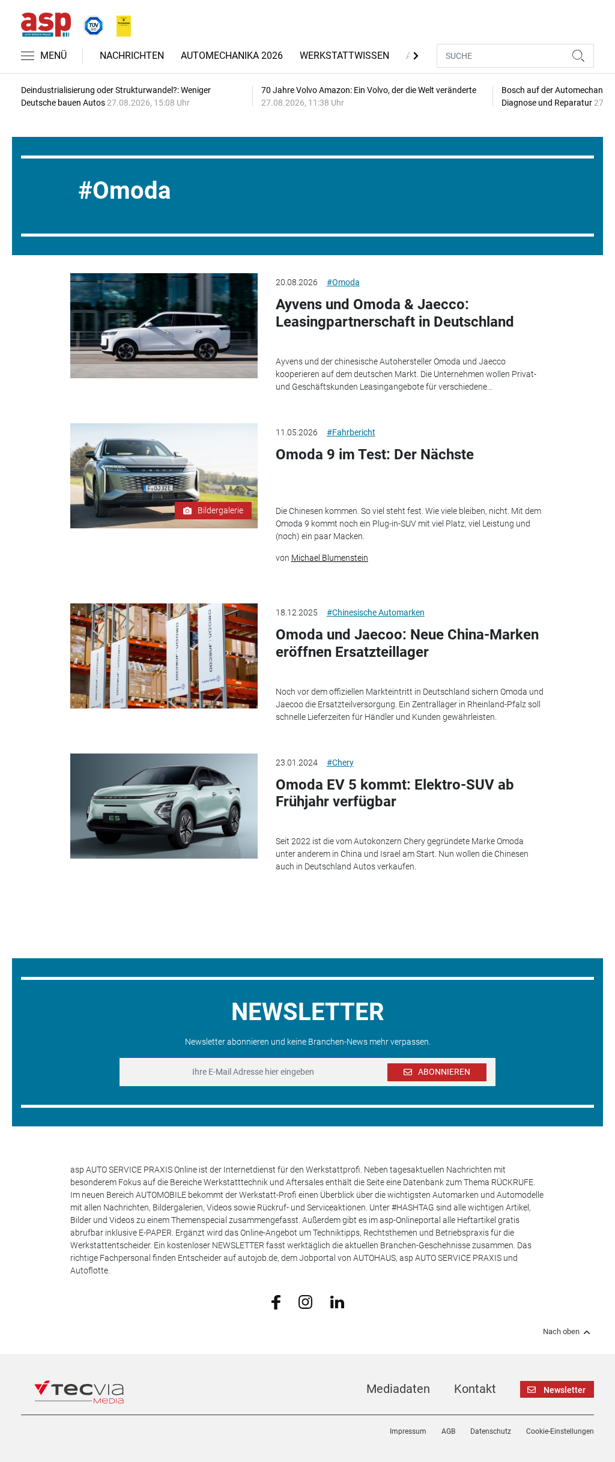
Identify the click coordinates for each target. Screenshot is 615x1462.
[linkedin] (337, 1301)
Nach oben (561, 1332)
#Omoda (343, 282)
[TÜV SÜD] (90, 23)
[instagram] (305, 1301)
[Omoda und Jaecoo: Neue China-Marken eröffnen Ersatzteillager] (163, 655)
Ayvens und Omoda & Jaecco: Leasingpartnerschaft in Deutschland (395, 313)
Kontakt (475, 1389)
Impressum (408, 1431)
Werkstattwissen (344, 55)
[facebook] (275, 1301)
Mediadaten (398, 1389)
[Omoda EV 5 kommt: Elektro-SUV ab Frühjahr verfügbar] (163, 806)
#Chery (340, 762)
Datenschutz (490, 1431)
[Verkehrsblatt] (120, 23)
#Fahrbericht (351, 432)
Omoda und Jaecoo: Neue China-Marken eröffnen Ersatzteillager (407, 643)
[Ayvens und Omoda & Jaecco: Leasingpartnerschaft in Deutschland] (163, 325)
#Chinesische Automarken (376, 612)
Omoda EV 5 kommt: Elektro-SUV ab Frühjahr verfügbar (395, 793)
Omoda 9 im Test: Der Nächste (375, 454)
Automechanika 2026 (232, 55)
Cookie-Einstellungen (560, 1431)
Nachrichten (132, 55)
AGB (448, 1431)
